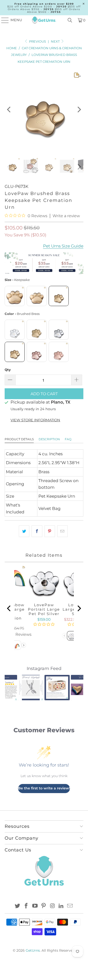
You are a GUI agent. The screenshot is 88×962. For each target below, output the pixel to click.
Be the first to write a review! (44, 788)
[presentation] (24, 645)
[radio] (15, 296)
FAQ (68, 439)
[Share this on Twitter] (24, 531)
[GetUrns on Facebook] (26, 906)
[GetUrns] (44, 20)
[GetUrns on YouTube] (35, 906)
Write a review (66, 216)
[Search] (70, 20)
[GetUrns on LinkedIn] (61, 906)
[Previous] (9, 109)
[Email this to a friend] (62, 531)
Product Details (19, 439)
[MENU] (3, 20)
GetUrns (33, 950)
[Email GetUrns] (70, 906)
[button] (11, 687)
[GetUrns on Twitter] (17, 906)
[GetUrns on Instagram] (52, 906)
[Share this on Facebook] (37, 531)
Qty (8, 370)
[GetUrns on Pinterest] (43, 906)
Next (55, 41)
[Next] (79, 109)
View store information (35, 420)
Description (49, 439)
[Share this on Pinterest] (49, 531)
